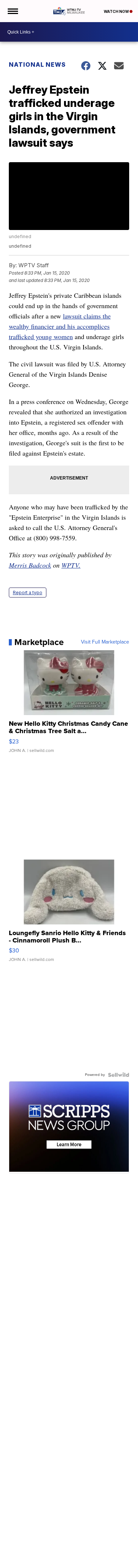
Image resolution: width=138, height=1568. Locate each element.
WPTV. (71, 565)
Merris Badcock (30, 565)
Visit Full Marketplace (105, 642)
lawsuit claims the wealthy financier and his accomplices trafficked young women (60, 326)
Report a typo (27, 592)
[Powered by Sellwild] (118, 1074)
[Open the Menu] (12, 11)
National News (37, 64)
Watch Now (117, 11)
